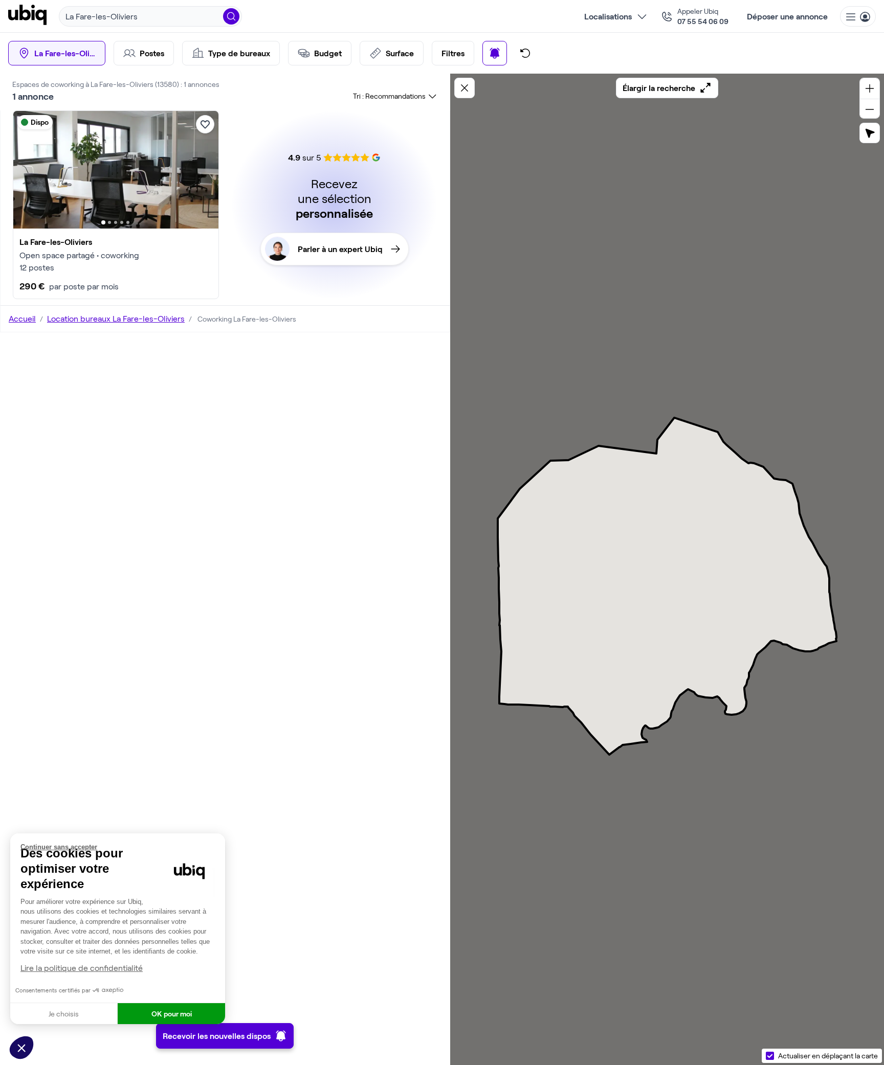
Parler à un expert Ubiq (340, 249)
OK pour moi (171, 1013)
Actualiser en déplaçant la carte (828, 1055)
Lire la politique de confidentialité (81, 967)
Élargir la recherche (659, 88)
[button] (21, 1047)
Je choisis (64, 1013)
